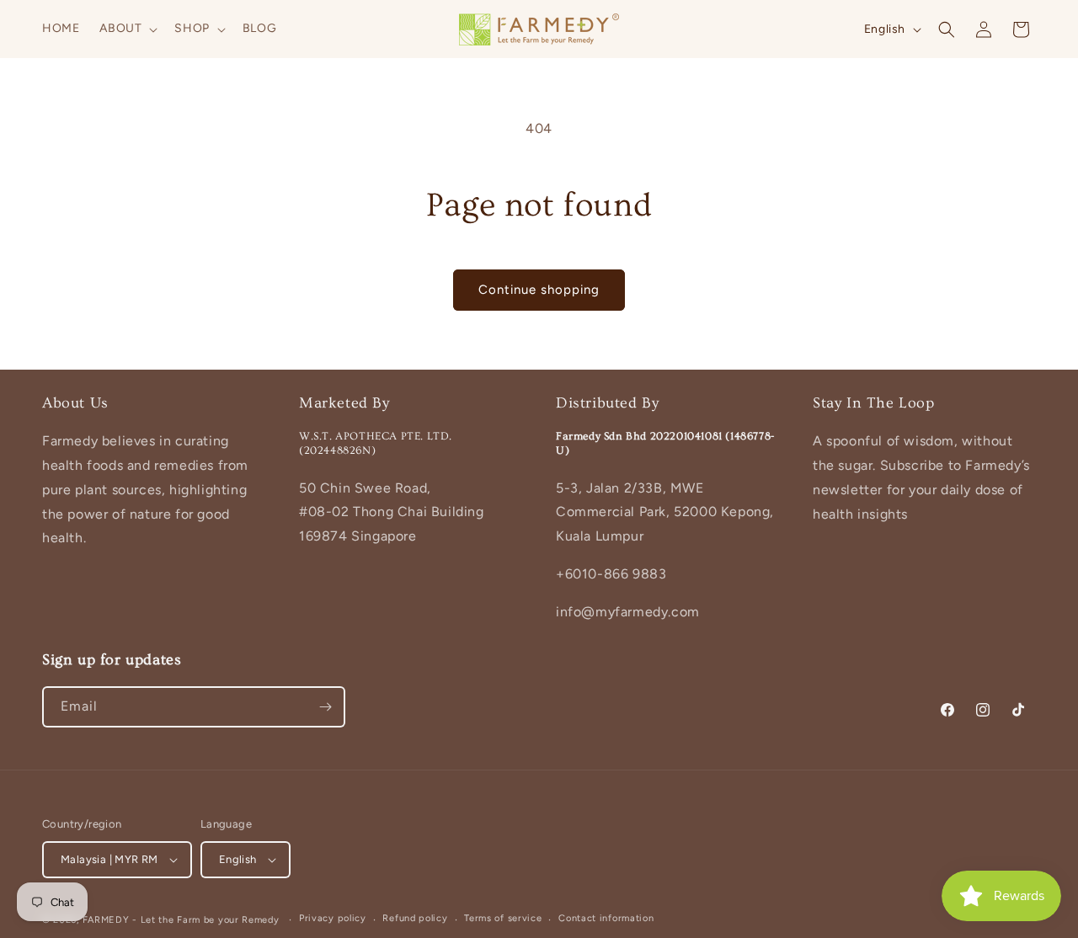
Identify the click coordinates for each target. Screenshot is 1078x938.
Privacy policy (332, 918)
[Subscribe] (325, 706)
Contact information (606, 918)
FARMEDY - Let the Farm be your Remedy (181, 919)
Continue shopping (539, 289)
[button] (126, 28)
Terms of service (503, 918)
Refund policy (414, 918)
